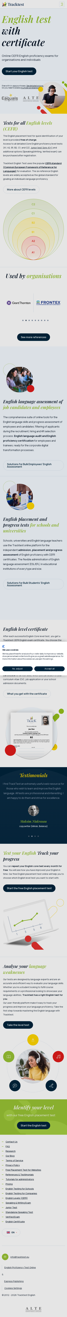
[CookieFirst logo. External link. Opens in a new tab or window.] (3, 646)
